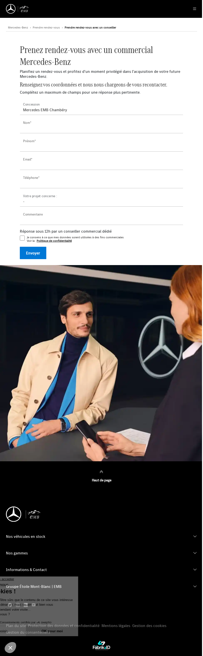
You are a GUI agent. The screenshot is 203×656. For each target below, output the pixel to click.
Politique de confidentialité (54, 241)
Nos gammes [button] (17, 552)
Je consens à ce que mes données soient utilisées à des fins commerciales (75, 239)
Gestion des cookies (149, 625)
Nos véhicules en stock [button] (25, 536)
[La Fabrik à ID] (101, 645)
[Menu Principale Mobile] (189, 9)
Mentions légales (116, 625)
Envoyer (33, 252)
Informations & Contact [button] (26, 569)
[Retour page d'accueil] (18, 9)
